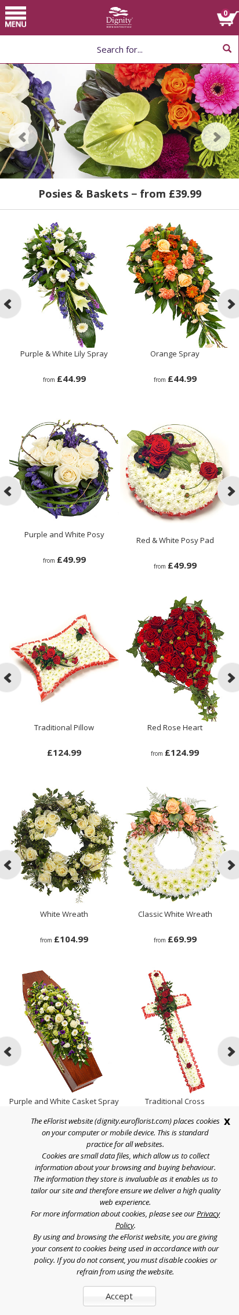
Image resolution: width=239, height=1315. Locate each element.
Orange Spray (175, 353)
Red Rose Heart (174, 727)
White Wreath (64, 914)
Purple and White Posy (64, 534)
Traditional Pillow (64, 727)
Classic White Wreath (175, 914)
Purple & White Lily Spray (64, 353)
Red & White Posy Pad (175, 540)
